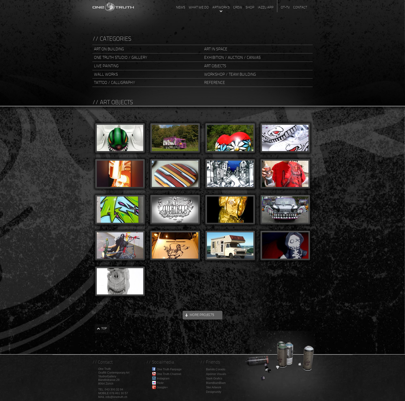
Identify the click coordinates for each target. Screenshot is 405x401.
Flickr (160, 383)
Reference (214, 82)
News (180, 7)
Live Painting (106, 65)
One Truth (113, 6)
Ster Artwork (213, 387)
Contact (300, 7)
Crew (237, 7)
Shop (250, 7)
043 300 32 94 (114, 389)
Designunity (213, 392)
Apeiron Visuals (216, 374)
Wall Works (106, 74)
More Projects (202, 315)
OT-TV (285, 7)
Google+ (162, 387)
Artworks (221, 7)
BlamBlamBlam (216, 383)
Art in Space (215, 49)
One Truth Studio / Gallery (120, 57)
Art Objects (215, 65)
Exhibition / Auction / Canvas (232, 57)
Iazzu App (266, 7)
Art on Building (109, 49)
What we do (199, 7)
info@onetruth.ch (116, 397)
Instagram (163, 378)
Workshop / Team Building (230, 74)
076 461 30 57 (118, 393)
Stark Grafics (214, 378)
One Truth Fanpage (169, 369)
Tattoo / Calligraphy (114, 82)
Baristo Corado (215, 369)
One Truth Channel (169, 374)
